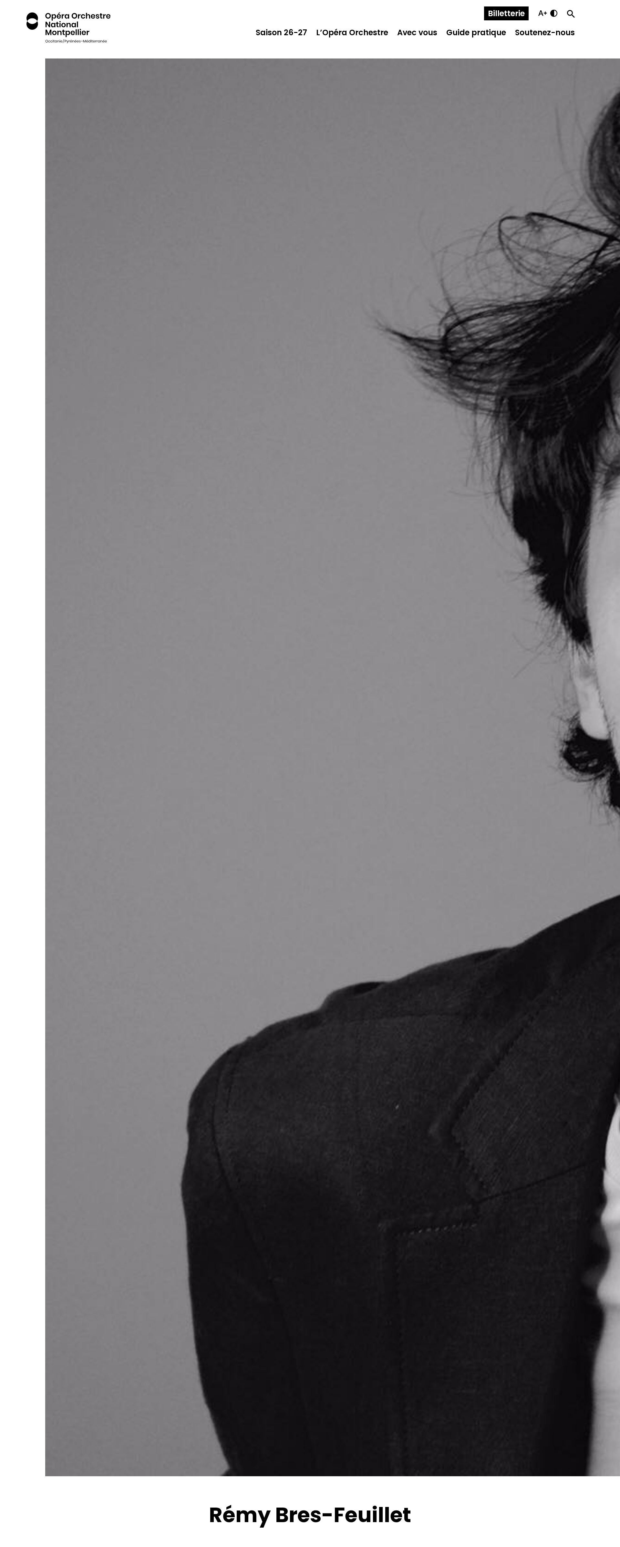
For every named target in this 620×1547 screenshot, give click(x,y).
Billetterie (506, 13)
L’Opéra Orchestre (352, 32)
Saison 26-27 (281, 32)
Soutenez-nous (545, 32)
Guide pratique (476, 32)
